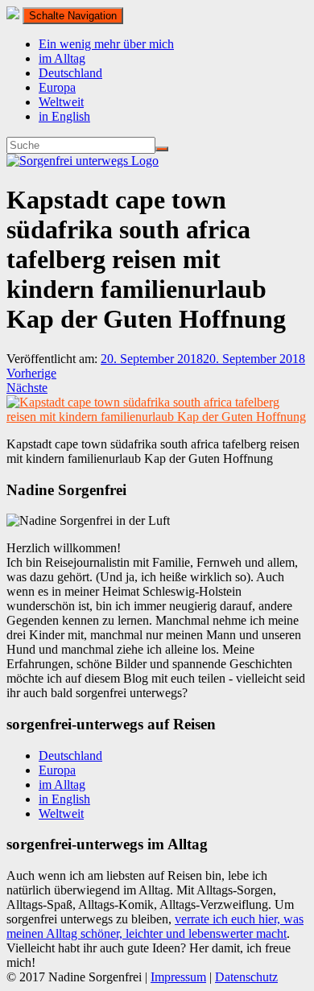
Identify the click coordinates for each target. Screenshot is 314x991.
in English (64, 116)
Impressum (178, 977)
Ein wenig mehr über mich (106, 44)
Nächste (27, 387)
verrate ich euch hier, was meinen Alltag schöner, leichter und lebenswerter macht (155, 926)
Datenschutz (246, 977)
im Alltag (62, 58)
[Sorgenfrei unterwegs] (82, 160)
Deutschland (70, 73)
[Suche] (161, 149)
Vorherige (31, 373)
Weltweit (61, 102)
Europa (57, 87)
